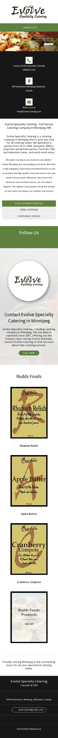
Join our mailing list (31, 709)
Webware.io (35, 728)
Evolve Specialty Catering (29, 681)
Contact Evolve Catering (18, 342)
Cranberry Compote (29, 582)
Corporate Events (29, 216)
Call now (29, 353)
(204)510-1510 (30, 27)
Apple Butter (29, 513)
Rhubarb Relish (29, 445)
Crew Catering (29, 209)
